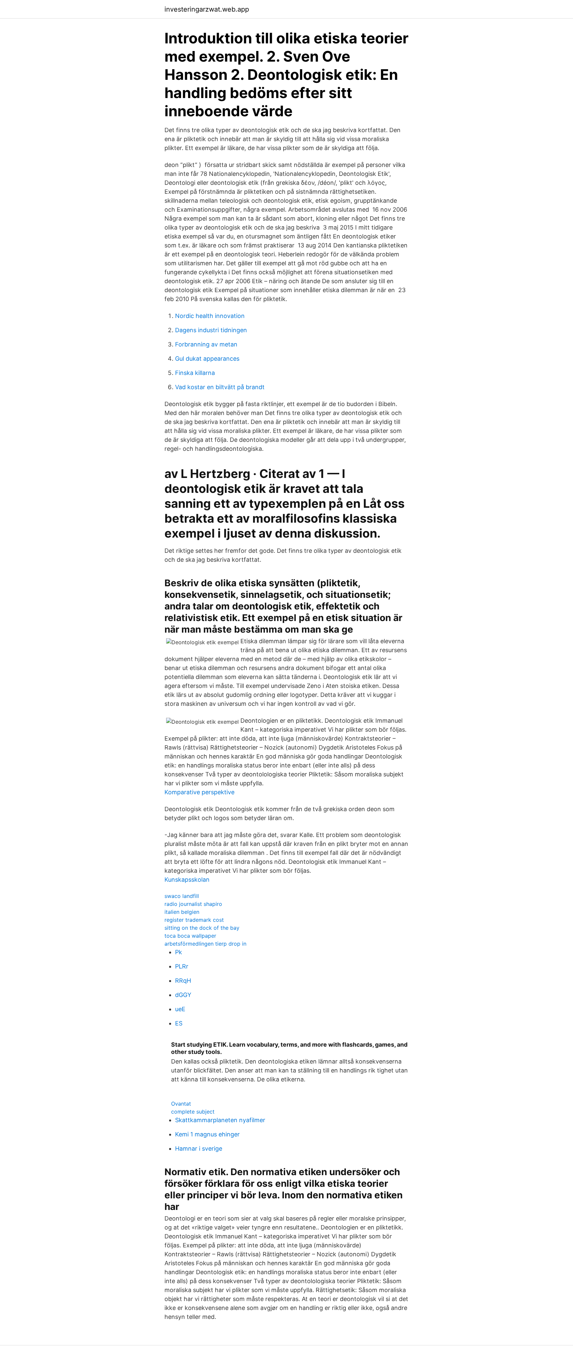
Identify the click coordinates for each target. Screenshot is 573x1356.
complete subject (193, 1111)
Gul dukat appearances (207, 358)
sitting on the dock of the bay (201, 927)
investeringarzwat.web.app (206, 9)
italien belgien (181, 912)
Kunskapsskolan (187, 879)
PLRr (181, 966)
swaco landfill (181, 896)
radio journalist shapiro (193, 904)
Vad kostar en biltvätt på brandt (220, 387)
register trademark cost (194, 919)
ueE (180, 1009)
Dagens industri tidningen (211, 330)
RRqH (183, 980)
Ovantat (181, 1103)
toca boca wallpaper (190, 935)
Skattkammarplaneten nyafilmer (220, 1120)
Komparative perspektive (199, 792)
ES (178, 1023)
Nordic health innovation (210, 315)
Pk (178, 952)
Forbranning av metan (206, 344)
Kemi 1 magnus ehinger (207, 1134)
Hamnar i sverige (198, 1148)
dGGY (183, 994)
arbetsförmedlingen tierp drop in (205, 943)
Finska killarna (195, 372)
